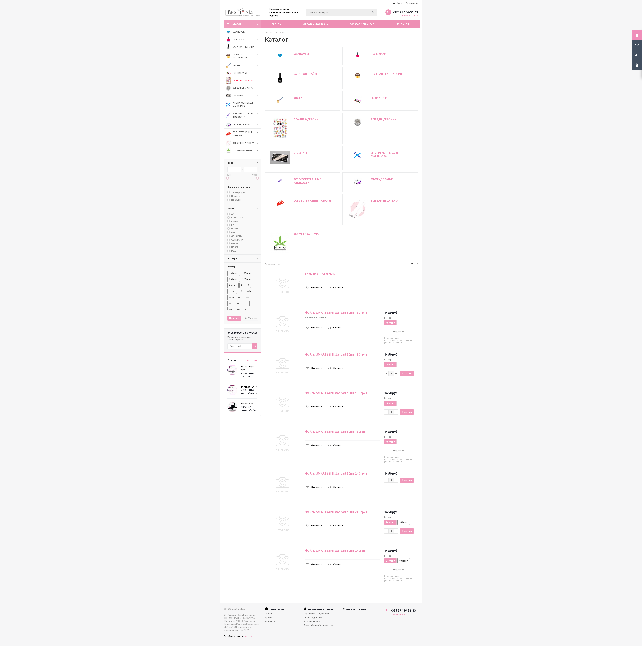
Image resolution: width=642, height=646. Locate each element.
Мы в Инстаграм (355, 609)
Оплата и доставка (315, 24)
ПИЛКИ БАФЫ (240, 73)
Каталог (236, 24)
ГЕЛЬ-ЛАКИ (238, 39)
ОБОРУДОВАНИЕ (241, 124)
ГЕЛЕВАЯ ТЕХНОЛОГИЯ (240, 56)
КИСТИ (236, 65)
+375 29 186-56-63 (405, 12)
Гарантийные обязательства (318, 625)
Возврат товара (312, 621)
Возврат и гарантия (362, 24)
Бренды (276, 24)
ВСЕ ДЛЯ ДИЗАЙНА (243, 88)
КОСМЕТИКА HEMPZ (243, 150)
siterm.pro (247, 636)
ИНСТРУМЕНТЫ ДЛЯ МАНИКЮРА (243, 104)
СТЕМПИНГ (238, 95)
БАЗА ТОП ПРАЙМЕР (243, 47)
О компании (276, 609)
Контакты (402, 24)
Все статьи (252, 360)
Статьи (268, 613)
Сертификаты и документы (318, 613)
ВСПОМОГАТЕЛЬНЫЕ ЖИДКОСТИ (243, 115)
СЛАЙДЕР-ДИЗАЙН (243, 80)
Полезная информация (321, 609)
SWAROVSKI (239, 32)
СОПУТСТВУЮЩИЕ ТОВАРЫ (242, 134)
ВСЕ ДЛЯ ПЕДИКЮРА (243, 143)
